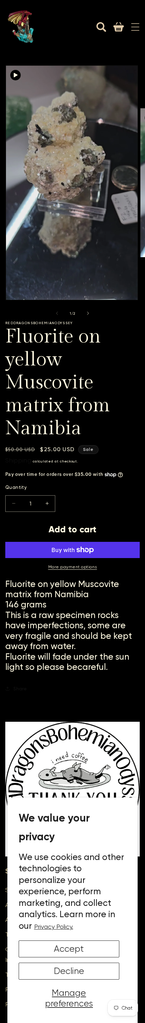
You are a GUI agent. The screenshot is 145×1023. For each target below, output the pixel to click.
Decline (69, 971)
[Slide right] (88, 313)
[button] (101, 27)
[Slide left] (57, 313)
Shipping (18, 460)
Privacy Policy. (53, 926)
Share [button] (20, 688)
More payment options (72, 566)
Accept (69, 949)
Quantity (16, 487)
